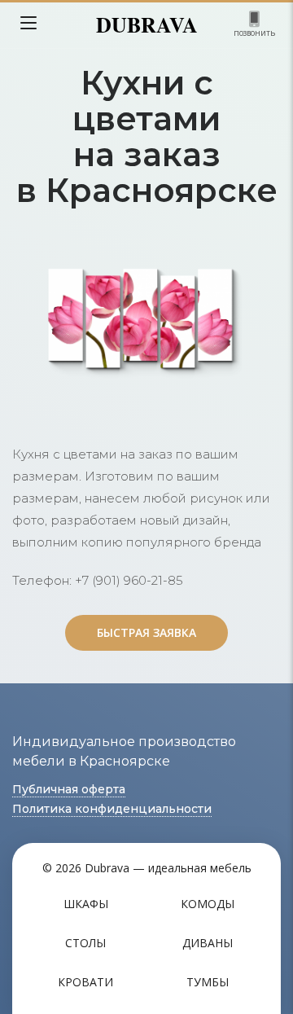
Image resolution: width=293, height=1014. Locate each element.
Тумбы (207, 982)
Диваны (207, 942)
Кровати (85, 982)
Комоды (207, 903)
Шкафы (85, 903)
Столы (85, 942)
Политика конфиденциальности (112, 808)
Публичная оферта (68, 789)
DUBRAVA (147, 24)
